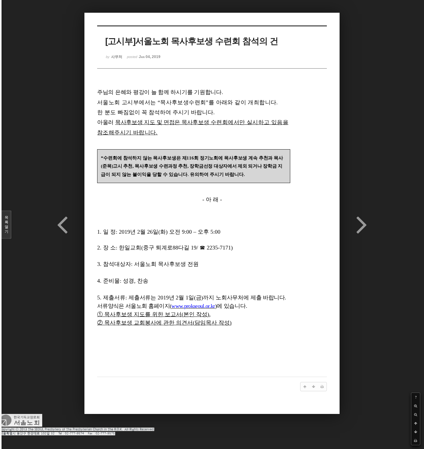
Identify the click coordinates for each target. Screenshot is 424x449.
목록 (6, 224)
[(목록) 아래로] (415, 432)
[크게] (415, 406)
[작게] (415, 414)
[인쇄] (415, 440)
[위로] (415, 423)
